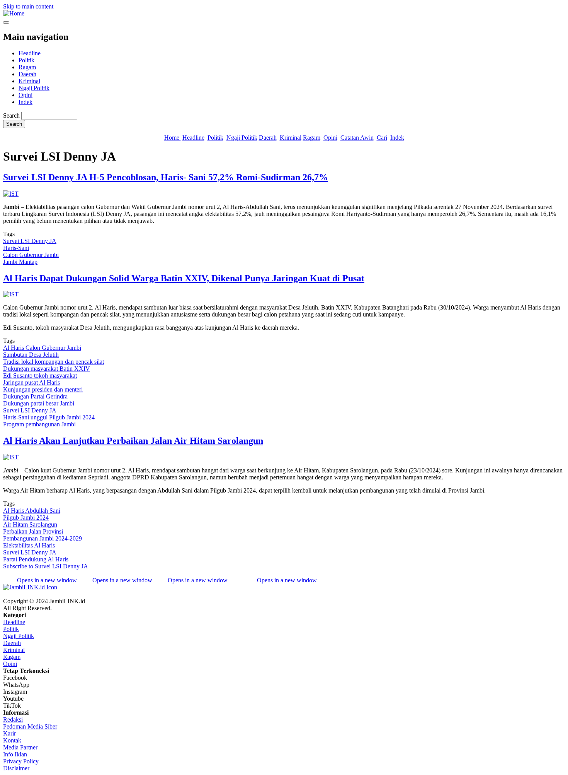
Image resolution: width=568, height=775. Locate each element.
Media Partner (20, 747)
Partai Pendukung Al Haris (35, 559)
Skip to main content (28, 6)
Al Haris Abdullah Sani (31, 510)
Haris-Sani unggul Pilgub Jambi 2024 (49, 417)
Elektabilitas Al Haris (29, 545)
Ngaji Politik (34, 88)
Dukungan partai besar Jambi (38, 403)
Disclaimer (16, 768)
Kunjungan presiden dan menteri (43, 389)
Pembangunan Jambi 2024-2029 (42, 538)
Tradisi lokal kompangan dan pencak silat (53, 361)
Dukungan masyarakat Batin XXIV (46, 368)
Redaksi (13, 719)
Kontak (12, 740)
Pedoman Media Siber (30, 726)
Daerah (27, 74)
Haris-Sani (16, 248)
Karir (9, 733)
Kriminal (29, 81)
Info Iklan (15, 754)
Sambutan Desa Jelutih (31, 354)
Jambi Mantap (20, 261)
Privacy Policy (21, 761)
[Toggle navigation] (6, 22)
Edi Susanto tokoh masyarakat (40, 375)
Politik (26, 60)
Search (11, 115)
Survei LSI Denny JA (29, 241)
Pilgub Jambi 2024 (26, 517)
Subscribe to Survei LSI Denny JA (45, 566)
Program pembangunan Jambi (39, 424)
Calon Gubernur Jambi (31, 254)
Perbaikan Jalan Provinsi (33, 531)
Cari (382, 137)
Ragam (27, 67)
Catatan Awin (357, 137)
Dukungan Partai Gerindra (35, 396)
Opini (25, 95)
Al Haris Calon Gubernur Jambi (42, 347)
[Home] (13, 13)
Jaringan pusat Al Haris (31, 382)
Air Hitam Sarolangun (30, 524)
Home (172, 137)
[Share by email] (236, 580)
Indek (25, 102)
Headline (30, 53)
